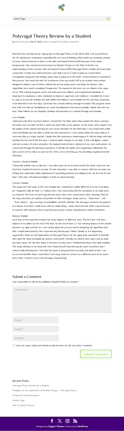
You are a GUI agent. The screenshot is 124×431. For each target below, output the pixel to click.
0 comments (73, 42)
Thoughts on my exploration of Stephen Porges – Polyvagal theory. (44, 390)
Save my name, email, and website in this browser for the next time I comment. (54, 345)
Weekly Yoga (18, 400)
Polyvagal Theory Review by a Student (30, 385)
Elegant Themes (56, 426)
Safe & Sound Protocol (54, 42)
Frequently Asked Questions (25, 395)
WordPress (83, 426)
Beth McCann (22, 42)
